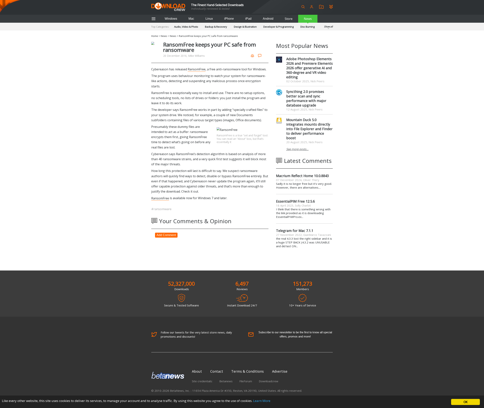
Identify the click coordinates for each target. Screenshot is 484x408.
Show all (328, 26)
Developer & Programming (278, 26)
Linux (209, 18)
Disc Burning (307, 26)
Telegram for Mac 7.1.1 (294, 230)
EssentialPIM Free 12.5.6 (295, 201)
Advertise (279, 371)
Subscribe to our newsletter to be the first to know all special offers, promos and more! (295, 334)
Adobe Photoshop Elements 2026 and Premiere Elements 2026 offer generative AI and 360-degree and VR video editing (309, 68)
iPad (248, 18)
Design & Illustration (245, 26)
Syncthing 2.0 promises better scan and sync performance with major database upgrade (306, 98)
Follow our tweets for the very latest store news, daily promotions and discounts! (196, 334)
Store (288, 19)
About (197, 371)
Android (268, 18)
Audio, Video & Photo (186, 26)
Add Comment (166, 235)
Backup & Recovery (216, 26)
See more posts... (297, 149)
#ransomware (161, 209)
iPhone (229, 18)
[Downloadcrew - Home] (168, 7)
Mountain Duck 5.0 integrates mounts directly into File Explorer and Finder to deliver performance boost (309, 128)
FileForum (245, 381)
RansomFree (197, 69)
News (308, 19)
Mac (191, 18)
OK (465, 402)
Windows (171, 18)
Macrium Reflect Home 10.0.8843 (302, 175)
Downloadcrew (268, 381)
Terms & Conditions (247, 371)
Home (154, 36)
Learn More (261, 401)
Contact (216, 371)
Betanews (226, 381)
